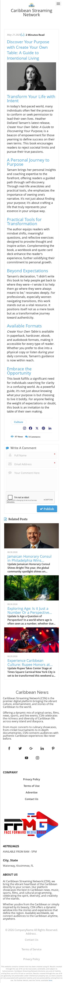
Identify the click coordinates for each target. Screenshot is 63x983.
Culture (18, 422)
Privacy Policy (31, 959)
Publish (48, 509)
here (50, 980)
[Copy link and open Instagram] (24, 427)
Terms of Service (32, 949)
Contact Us (31, 939)
